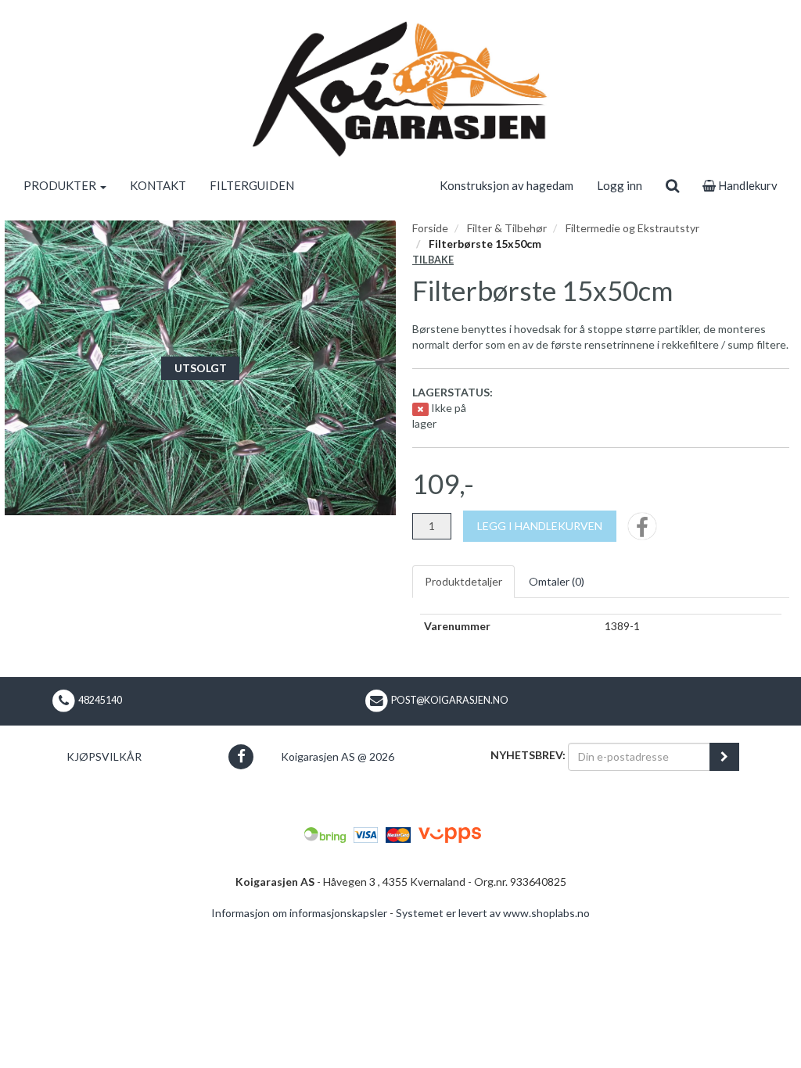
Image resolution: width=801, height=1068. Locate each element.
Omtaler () (556, 581)
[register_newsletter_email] (724, 757)
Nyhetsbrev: (528, 755)
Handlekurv (747, 185)
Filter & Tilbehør (507, 228)
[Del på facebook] (642, 531)
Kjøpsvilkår (104, 756)
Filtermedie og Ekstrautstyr (632, 228)
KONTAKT (158, 185)
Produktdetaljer (463, 581)
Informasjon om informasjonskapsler (299, 912)
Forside (430, 228)
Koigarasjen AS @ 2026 (337, 756)
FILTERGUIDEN (252, 185)
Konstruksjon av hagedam (506, 185)
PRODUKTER (61, 185)
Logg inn (619, 185)
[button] (241, 756)
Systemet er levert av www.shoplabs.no (493, 912)
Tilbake (433, 260)
